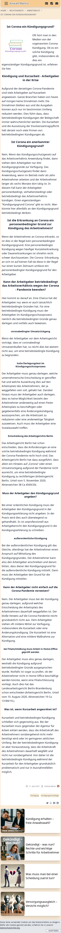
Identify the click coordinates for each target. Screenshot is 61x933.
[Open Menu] (6, 3)
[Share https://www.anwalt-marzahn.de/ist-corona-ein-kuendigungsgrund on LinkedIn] (57, 803)
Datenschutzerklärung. (10, 927)
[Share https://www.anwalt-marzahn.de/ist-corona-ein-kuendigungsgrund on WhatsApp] (51, 803)
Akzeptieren (54, 930)
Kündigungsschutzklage (50, 795)
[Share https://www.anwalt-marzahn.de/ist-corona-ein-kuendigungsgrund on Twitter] (47, 803)
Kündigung (34, 795)
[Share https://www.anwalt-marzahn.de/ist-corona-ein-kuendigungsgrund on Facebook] (54, 803)
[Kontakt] (46, 3)
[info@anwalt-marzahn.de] (56, 3)
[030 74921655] (51, 3)
